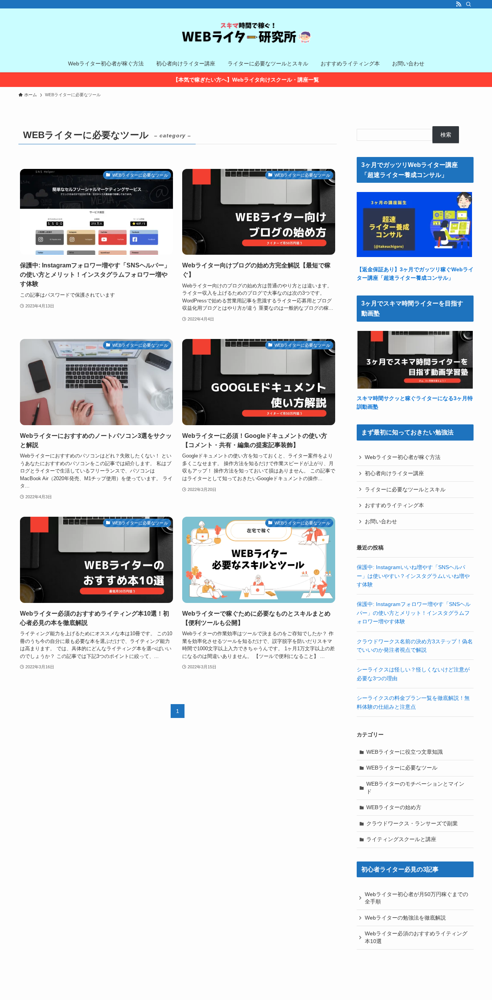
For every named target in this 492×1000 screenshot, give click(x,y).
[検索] (469, 4)
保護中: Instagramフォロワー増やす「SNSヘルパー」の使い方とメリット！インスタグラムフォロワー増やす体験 (413, 612)
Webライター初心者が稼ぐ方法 (402, 457)
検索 (445, 135)
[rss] (459, 4)
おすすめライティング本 (394, 505)
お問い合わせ (381, 521)
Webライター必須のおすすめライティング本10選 (416, 937)
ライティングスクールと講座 (401, 839)
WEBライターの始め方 (393, 807)
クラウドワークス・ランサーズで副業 (412, 823)
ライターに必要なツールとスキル (405, 489)
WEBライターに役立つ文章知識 (404, 752)
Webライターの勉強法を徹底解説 (405, 918)
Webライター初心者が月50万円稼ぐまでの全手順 (416, 898)
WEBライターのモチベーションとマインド (415, 788)
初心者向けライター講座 (394, 473)
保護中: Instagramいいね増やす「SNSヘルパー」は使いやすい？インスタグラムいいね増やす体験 (413, 576)
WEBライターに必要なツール (401, 768)
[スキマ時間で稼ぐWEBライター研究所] (246, 33)
